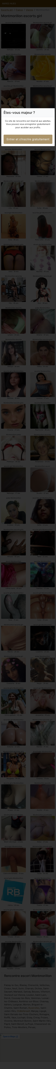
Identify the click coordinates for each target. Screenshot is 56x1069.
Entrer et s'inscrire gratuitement (28, 139)
